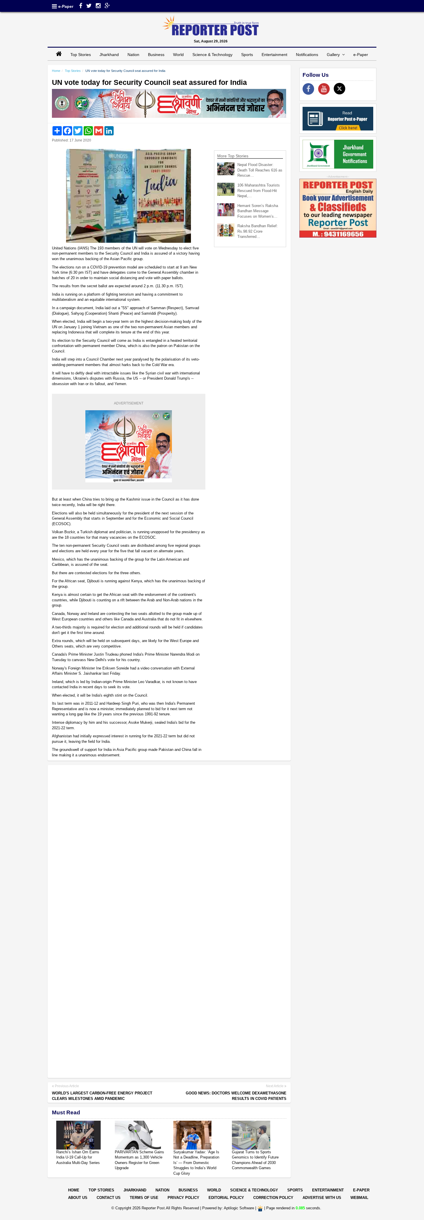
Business (156, 54)
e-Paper (65, 6)
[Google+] (107, 6)
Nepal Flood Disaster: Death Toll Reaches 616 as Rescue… (259, 170)
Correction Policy (273, 1197)
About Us (77, 1197)
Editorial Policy (226, 1197)
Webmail (359, 1197)
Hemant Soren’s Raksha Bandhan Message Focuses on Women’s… (257, 211)
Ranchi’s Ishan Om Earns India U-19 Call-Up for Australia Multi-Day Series (78, 1157)
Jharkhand (109, 54)
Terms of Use (144, 1197)
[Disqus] (169, 844)
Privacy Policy (183, 1197)
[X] (339, 88)
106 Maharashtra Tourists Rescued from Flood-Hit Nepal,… (258, 190)
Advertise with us (322, 1197)
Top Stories (80, 54)
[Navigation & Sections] (54, 6)
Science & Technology (212, 54)
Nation (133, 54)
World (178, 54)
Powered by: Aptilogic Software (228, 1208)
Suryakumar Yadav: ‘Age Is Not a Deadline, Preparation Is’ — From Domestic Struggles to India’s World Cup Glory (196, 1163)
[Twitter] (89, 6)
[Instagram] (98, 6)
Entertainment (274, 54)
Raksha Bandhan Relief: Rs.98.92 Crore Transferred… (257, 231)
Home (56, 70)
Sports (247, 54)
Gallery (334, 54)
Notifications (307, 54)
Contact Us (109, 1197)
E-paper (361, 1190)
